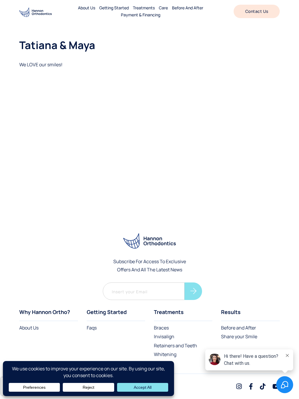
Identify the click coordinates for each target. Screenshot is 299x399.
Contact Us (256, 11)
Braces (161, 328)
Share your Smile (239, 336)
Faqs (92, 328)
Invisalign (164, 336)
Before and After (238, 328)
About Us (29, 328)
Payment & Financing (140, 15)
